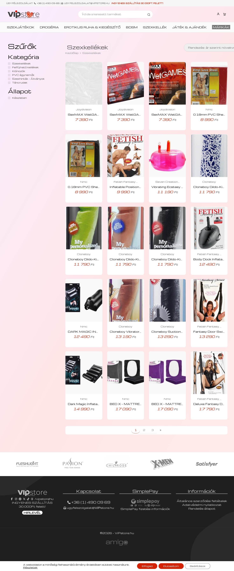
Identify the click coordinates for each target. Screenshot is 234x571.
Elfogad (147, 566)
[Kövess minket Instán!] (16, 499)
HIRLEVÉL (32, 512)
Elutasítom (171, 566)
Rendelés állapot (201, 508)
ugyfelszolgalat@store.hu (90, 507)
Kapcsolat (88, 491)
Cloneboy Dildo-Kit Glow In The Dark (97, 259)
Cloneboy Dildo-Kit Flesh (130, 259)
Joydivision (84, 109)
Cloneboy (209, 181)
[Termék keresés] (149, 14)
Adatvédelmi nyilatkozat (201, 504)
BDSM (132, 27)
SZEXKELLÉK (155, 27)
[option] (27, 464)
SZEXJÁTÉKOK (20, 27)
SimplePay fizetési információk (145, 509)
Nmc (209, 109)
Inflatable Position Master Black (136, 187)
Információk (202, 491)
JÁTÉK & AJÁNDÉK (189, 27)
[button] (79, 129)
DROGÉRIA (49, 27)
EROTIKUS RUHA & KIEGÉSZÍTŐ (92, 27)
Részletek (30, 567)
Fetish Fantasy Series (126, 181)
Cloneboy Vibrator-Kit (127, 331)
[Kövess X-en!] (24, 499)
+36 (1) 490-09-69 (48, 3)
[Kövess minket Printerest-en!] (20, 499)
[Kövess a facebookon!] (12, 499)
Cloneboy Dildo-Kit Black (171, 259)
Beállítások (198, 566)
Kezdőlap (71, 53)
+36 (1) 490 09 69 (90, 502)
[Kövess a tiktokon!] (28, 499)
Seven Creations (167, 181)
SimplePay (145, 491)
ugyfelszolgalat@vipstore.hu (87, 3)
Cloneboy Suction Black (171, 331)
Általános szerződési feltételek (202, 501)
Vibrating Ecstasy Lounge (172, 187)
